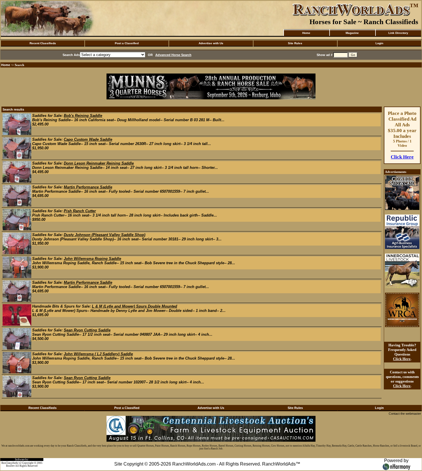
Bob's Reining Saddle (83, 115)
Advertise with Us (211, 43)
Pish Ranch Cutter (80, 211)
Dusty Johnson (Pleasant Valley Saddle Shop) (104, 235)
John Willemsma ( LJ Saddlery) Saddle (98, 354)
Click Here (402, 157)
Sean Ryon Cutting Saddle (87, 330)
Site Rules (295, 43)
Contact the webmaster (405, 413)
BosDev (10, 465)
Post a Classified (127, 43)
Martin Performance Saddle (88, 187)
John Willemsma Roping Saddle (92, 258)
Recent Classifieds (43, 43)
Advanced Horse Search (173, 55)
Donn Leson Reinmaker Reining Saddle (99, 163)
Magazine (352, 32)
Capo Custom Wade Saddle (88, 139)
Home (306, 32)
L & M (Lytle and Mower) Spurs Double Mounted (134, 306)
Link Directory (398, 32)
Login (379, 43)
